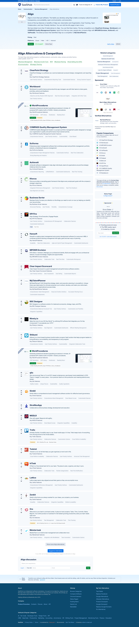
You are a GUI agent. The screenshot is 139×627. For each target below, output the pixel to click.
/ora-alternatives (24, 507)
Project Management (102, 73)
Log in (22, 568)
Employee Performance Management (108, 64)
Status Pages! (74, 599)
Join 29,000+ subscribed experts (108, 236)
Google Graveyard (101, 604)
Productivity (33, 618)
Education (109, 618)
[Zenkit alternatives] (26, 495)
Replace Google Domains (103, 607)
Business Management (104, 61)
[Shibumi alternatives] (26, 335)
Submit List (73, 604)
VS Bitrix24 (102, 160)
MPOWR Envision (101, 30)
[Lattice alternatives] (26, 478)
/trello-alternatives (24, 428)
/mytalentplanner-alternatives (28, 278)
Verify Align (110, 44)
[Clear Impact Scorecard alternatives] (26, 267)
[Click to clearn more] (69, 579)
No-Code (23, 616)
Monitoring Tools (93, 618)
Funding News (74, 601)
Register (114, 1)
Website (31, 44)
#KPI (51, 62)
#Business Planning (60, 62)
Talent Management (115, 73)
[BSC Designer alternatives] (26, 302)
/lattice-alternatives (25, 476)
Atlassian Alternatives (102, 599)
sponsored (42, 579)
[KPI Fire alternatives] (26, 214)
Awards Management (108, 56)
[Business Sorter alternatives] (26, 198)
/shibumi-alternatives (25, 333)
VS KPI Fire (102, 163)
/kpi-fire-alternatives (25, 212)
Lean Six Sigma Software (104, 70)
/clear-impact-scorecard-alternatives (30, 264)
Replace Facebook (101, 594)
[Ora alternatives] (26, 510)
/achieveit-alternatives (26, 160)
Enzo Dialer (107, 210)
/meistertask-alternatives (26, 528)
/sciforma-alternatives (26, 141)
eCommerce (57, 618)
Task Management (102, 76)
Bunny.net (52, 622)
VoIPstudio (31, 32)
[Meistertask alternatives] (26, 531)
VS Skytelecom (103, 173)
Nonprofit (116, 70)
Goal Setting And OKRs (108, 67)
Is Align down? (108, 196)
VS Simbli (102, 155)
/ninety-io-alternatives (26, 316)
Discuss (40, 604)
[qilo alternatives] (26, 373)
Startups (38, 1)
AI (18, 616)
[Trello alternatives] (26, 431)
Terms (36, 622)
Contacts (33, 604)
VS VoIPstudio (103, 150)
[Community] (77, 4)
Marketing (41, 618)
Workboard (114, 28)
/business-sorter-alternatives (28, 196)
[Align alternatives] (22, 16)
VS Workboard (103, 142)
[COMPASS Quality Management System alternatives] (26, 128)
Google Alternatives (102, 596)
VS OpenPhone (103, 166)
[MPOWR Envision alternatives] (26, 251)
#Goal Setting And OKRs (74, 62)
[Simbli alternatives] (26, 391)
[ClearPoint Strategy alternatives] (26, 71)
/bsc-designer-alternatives (27, 299)
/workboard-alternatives (26, 84)
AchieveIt (111, 30)
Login (119, 1)
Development (115, 61)
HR (63, 618)
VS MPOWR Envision (105, 145)
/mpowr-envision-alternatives (28, 248)
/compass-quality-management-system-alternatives (35, 125)
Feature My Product (101, 4)
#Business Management (25, 62)
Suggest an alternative (55, 551)
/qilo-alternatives (24, 371)
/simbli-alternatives (25, 389)
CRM (19, 618)
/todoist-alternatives (25, 447)
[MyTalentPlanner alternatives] (26, 281)
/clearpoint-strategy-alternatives (29, 68)
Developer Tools (32, 616)
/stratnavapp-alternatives (27, 403)
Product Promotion (24, 604)
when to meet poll (87, 622)
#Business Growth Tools (41, 62)
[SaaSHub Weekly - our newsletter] (74, 4)
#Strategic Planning (36, 64)
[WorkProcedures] (26, 106)
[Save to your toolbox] (22, 22)
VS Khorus (102, 153)
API (50, 604)
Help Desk (25, 618)
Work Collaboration (114, 76)
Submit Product (115, 4)
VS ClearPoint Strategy (106, 140)
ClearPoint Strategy (102, 28)
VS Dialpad (102, 158)
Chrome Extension (75, 596)
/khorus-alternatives (25, 177)
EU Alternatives (106, 183)
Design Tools (42, 616)
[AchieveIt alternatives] (26, 163)
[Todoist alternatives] (26, 450)
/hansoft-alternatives (25, 232)
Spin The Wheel (70, 622)
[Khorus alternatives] (26, 179)
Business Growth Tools (108, 58)
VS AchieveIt (103, 148)
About (45, 604)
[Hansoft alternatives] (26, 234)
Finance (102, 618)
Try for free (32, 117)
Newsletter (73, 607)
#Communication (23, 64)
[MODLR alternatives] (26, 416)
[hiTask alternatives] (26, 464)
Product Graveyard (102, 601)
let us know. (100, 186)
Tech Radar (99, 591)
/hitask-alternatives (25, 461)
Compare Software (75, 594)
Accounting (49, 618)
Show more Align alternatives (55, 544)
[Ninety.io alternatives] (26, 319)
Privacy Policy (29, 622)
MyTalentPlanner (80, 32)
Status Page (48, 44)
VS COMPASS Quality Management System (104, 169)
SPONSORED (20, 105)
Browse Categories (76, 591)
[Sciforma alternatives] (26, 144)
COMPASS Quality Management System (42, 30)
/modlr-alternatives (25, 414)
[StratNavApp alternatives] (26, 406)
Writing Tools (69, 618)
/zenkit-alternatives (25, 493)
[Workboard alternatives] (26, 87)
